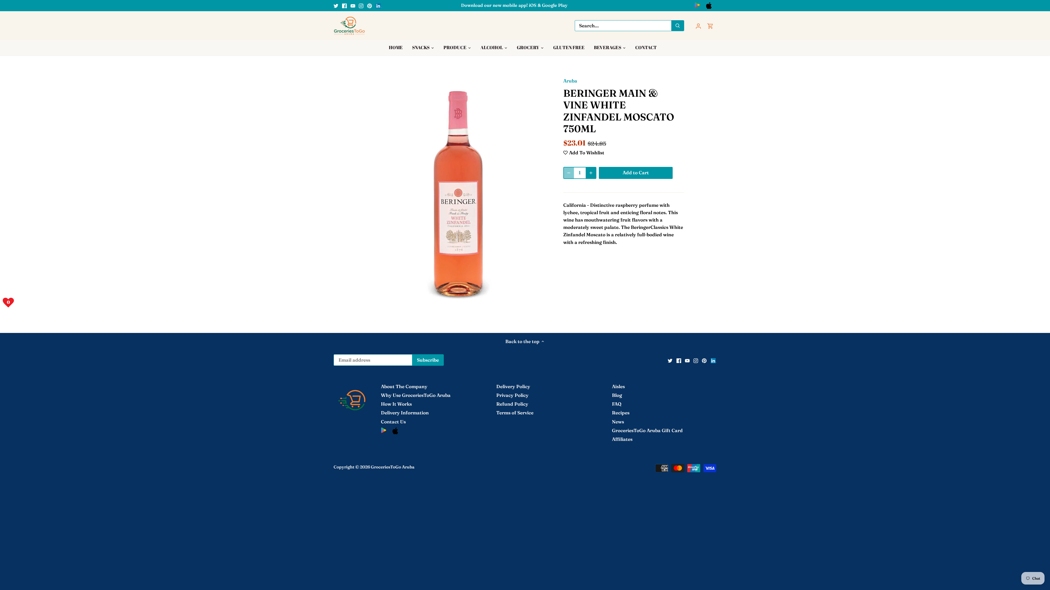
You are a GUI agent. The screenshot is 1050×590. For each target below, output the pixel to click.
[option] (458, 194)
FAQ (617, 404)
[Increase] (591, 173)
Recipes (620, 412)
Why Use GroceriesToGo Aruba (416, 395)
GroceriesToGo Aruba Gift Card (647, 430)
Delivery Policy (513, 386)
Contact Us (393, 421)
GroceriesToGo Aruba (393, 467)
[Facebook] (344, 5)
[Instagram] (361, 5)
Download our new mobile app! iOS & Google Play (514, 5)
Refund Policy (512, 404)
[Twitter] (336, 5)
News (618, 421)
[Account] (698, 25)
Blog (617, 395)
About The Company (404, 386)
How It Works (396, 404)
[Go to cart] (710, 25)
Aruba (570, 81)
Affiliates (622, 439)
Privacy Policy (512, 395)
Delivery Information (405, 412)
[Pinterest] (369, 5)
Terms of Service (514, 412)
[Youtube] (353, 5)
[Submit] (677, 25)
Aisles (618, 386)
